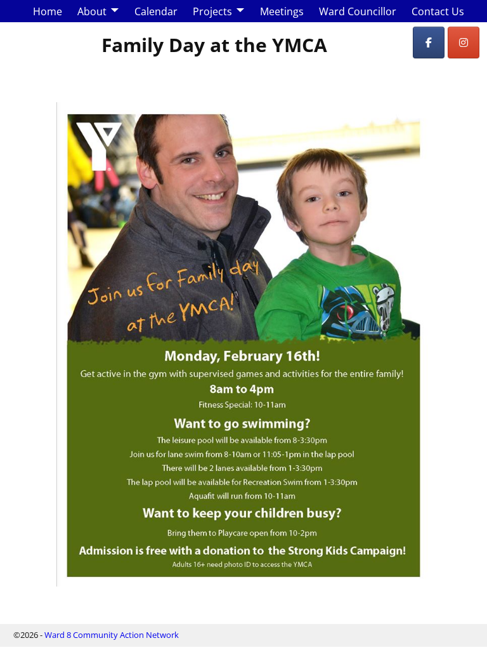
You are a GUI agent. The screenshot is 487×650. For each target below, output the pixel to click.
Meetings (282, 11)
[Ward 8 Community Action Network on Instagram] (463, 42)
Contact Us (438, 11)
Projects (212, 11)
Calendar (156, 11)
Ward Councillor (357, 11)
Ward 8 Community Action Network (111, 634)
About (92, 11)
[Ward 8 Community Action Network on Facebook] (429, 42)
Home (47, 11)
